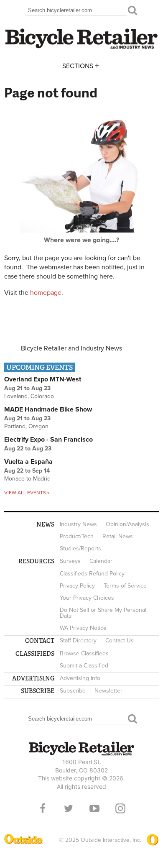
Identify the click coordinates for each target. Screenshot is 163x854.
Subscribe (73, 690)
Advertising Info (80, 678)
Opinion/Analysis (127, 524)
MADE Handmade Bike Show (48, 409)
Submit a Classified (84, 665)
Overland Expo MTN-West (42, 379)
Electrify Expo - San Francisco (48, 439)
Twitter (69, 808)
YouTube (94, 808)
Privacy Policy (77, 585)
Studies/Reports (80, 548)
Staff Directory (78, 640)
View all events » (26, 493)
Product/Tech (77, 536)
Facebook (43, 808)
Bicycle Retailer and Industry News (71, 348)
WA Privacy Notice (83, 628)
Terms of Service (125, 585)
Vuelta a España (28, 462)
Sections (80, 65)
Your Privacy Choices (87, 597)
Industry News (78, 524)
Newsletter (108, 690)
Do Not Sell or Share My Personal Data (103, 612)
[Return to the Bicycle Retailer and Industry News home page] (81, 47)
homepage (45, 293)
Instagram (120, 808)
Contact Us (119, 640)
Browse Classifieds (84, 653)
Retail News (117, 536)
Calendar (100, 561)
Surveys (70, 561)
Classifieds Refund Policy (92, 573)
